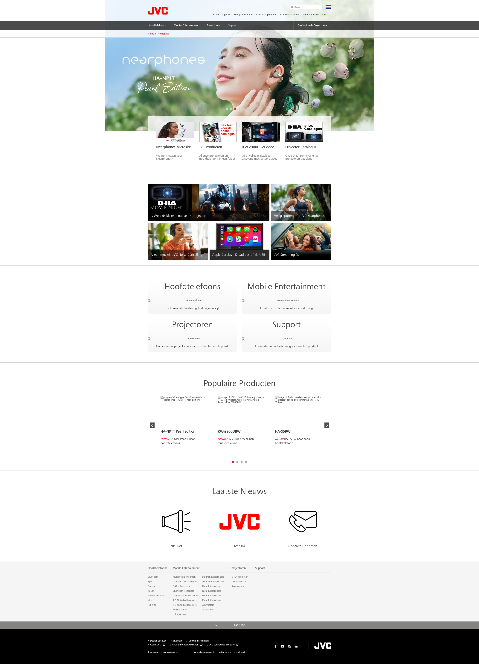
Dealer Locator (158, 641)
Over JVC (239, 546)
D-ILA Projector (239, 576)
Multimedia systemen (184, 576)
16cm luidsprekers (211, 590)
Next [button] (326, 425)
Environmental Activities (185, 645)
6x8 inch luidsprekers (213, 581)
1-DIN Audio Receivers (184, 600)
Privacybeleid (225, 652)
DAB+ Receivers (181, 586)
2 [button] (231, 109)
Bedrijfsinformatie (243, 14)
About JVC (155, 645)
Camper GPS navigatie (185, 581)
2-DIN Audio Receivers (184, 604)
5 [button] (244, 109)
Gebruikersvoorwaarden (205, 652)
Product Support (221, 14)
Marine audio (180, 609)
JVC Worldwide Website (222, 645)
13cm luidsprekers (211, 595)
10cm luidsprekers (211, 600)
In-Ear (151, 590)
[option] (239, 65)
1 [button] (227, 109)
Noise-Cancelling (156, 595)
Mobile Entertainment (286, 286)
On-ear (151, 586)
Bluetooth (153, 576)
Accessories (208, 609)
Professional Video (289, 14)
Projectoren (192, 324)
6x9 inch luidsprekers (213, 576)
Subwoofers (208, 604)
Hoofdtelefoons (192, 286)
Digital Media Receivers (185, 595)
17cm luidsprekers (211, 586)
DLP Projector (238, 581)
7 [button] (252, 109)
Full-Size (152, 604)
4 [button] (239, 109)
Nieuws (176, 546)
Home (151, 33)
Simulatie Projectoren (314, 14)
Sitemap (177, 641)
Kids (150, 600)
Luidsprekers (179, 614)
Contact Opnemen (266, 14)
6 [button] (248, 109)
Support (286, 324)
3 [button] (235, 109)
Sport (151, 581)
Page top (239, 625)
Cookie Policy (240, 652)
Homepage (163, 33)
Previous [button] (152, 425)
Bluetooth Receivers (183, 590)
